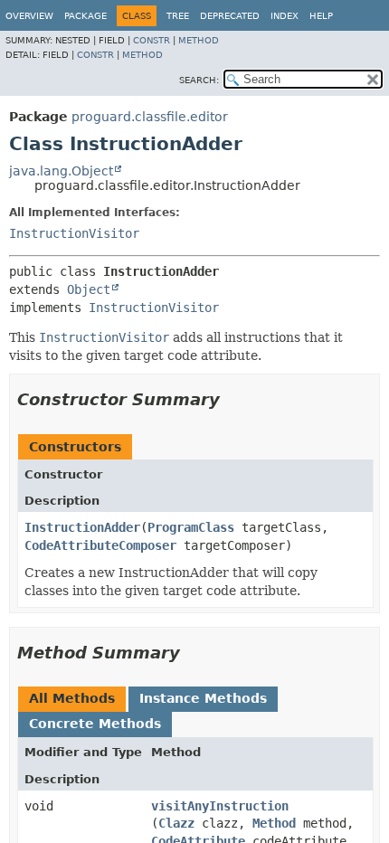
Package (85, 16)
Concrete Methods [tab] (95, 723)
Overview (29, 16)
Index (284, 16)
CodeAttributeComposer (100, 545)
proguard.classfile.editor (149, 116)
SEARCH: (199, 80)
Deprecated (230, 16)
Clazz (176, 823)
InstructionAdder (82, 527)
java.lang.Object (61, 171)
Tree (177, 16)
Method (198, 40)
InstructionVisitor (74, 233)
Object (88, 289)
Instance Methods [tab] (203, 698)
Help (321, 16)
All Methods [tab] (72, 698)
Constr (151, 40)
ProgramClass (190, 527)
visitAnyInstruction (220, 806)
